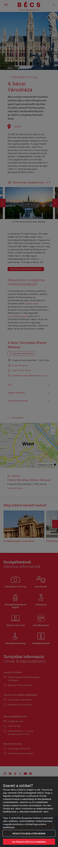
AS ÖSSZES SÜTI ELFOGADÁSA (29, 841)
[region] (29, 812)
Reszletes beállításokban (29, 833)
